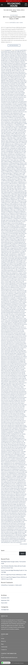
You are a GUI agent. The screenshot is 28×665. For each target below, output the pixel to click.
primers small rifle (23, 426)
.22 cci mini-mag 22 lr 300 (20, 50)
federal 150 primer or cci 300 (18, 325)
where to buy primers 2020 (15, 514)
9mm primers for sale (5, 91)
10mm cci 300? (4, 53)
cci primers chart (6, 286)
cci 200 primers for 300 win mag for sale (12, 142)
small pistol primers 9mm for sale (11, 461)
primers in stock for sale (12, 422)
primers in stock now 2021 (6, 423)
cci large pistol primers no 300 (19, 249)
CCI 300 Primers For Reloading (17, 176)
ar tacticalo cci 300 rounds (12, 103)
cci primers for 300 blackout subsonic (12, 287)
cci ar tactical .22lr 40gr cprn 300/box (12, 226)
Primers (11, 409)
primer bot (17, 398)
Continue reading (14, 45)
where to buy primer (21, 513)
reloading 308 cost (22, 429)
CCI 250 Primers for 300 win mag (17, 158)
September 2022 (5, 600)
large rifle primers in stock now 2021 (18, 376)
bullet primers (9, 116)
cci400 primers (18, 316)
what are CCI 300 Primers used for (17, 494)
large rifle (11, 366)
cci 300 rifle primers (21, 182)
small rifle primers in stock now (9, 485)
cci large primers (17, 251)
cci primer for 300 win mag (11, 278)
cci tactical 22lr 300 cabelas (21, 309)
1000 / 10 (23, 51)
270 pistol (12, 62)
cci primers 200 (14, 281)
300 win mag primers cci (6, 78)
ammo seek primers (12, 100)
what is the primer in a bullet (10, 498)
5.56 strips (11, 85)
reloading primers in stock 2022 (7, 438)
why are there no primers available (10, 532)
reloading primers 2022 (18, 432)
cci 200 (23, 135)
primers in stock (9, 420)
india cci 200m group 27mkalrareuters (12, 347)
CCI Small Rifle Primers (21, 299)
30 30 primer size (11, 63)
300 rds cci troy (19, 70)
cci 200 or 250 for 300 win (21, 138)
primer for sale (8, 403)
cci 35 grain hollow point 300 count (20, 192)
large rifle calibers (16, 366)
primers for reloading (12, 415)
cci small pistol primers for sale (7, 296)
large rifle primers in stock (16, 374)
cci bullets (7, 239)
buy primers (6, 119)
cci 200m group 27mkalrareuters (10, 145)
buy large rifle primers (18, 117)
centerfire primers (19, 318)
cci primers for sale (22, 290)
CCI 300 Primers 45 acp (9, 171)
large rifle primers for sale (16, 372)
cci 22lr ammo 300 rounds (21, 157)
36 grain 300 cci (24, 81)
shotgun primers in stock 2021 (17, 450)
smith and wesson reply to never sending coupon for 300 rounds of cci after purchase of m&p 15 (13, 488)
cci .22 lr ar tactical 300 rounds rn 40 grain (9, 127)
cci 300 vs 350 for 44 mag (8, 188)
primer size (5, 406)
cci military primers (17, 256)
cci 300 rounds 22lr (9, 186)
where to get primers (19, 520)
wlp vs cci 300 (22, 541)
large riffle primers (4, 366)
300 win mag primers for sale (16, 78)
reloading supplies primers (19, 438)
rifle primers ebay (19, 442)
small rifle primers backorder (14, 479)
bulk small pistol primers (15, 113)
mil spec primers (17, 387)
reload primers (15, 428)
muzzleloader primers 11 (21, 388)
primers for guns (4, 415)
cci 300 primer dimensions (21, 169)
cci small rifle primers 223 (6, 300)
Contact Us (4, 649)
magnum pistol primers (13, 381)
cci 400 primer (13, 196)
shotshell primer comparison (6, 451)
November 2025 (5, 597)
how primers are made (18, 337)
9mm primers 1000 (21, 89)
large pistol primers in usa (19, 363)
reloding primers (12, 439)
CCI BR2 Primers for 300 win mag (7, 237)
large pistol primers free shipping (16, 360)
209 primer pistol (20, 54)
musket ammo (13, 388)
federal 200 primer (4, 327)
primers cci (7, 410)
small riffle (14, 476)
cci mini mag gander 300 (16, 265)
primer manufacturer (5, 404)
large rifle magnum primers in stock (18, 368)
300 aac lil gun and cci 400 (10, 64)
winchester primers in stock (13, 536)
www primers (19, 542)
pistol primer (6, 391)
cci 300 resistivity (13, 182)
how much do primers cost (19, 335)
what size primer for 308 (17, 501)
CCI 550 (22, 217)
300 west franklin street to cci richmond (17, 76)
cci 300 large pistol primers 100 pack (16, 163)
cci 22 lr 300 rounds (17, 151)
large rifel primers (22, 365)
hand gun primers (11, 334)
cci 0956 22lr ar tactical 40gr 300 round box (13, 135)
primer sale (21, 404)
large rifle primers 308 (9, 371)
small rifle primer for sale (11, 478)
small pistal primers (12, 456)
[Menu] (2, 4)
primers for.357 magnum (12, 419)
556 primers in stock (14, 86)
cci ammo (21, 220)
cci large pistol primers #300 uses (16, 248)
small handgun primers (18, 454)
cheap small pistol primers (13, 319)
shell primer (8, 450)
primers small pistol (15, 426)
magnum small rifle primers (6, 385)
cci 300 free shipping (7, 161)
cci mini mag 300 (19, 261)
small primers (9, 475)
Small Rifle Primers (4, 479)
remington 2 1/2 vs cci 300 (21, 439)
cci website (6, 315)
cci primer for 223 (18, 275)
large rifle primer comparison (14, 369)
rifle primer (14, 441)
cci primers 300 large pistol (10, 283)
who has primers (13, 523)
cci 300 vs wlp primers (19, 190)
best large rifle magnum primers (11, 107)
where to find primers (9, 519)
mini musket (7, 388)
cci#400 (13, 316)
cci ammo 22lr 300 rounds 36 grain (14, 221)
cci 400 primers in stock (5, 202)
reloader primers (22, 428)
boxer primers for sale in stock (13, 110)
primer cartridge (14, 400)
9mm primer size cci (7, 89)
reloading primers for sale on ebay (16, 435)
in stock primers (11, 344)
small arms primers (16, 451)
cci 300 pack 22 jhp (10, 167)
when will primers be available (10, 504)
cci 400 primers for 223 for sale (10, 201)
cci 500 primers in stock (20, 215)
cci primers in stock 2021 (21, 292)
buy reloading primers (5, 120)
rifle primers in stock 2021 (19, 445)
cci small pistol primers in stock (19, 296)
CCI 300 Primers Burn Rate (6, 173)
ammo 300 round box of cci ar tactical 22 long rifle (14, 94)
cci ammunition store (10, 224)
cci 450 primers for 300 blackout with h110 (16, 212)
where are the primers (15, 510)
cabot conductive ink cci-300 (10, 123)
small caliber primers (16, 453)
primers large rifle (7, 425)
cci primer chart (12, 275)
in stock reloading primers (20, 344)
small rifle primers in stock (10, 483)
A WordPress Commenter (7, 585)
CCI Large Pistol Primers (12, 245)
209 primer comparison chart (11, 54)
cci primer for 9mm (20, 278)
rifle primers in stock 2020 (9, 445)
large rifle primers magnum (16, 378)
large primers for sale (14, 365)
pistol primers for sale (14, 394)
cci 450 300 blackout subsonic (19, 208)
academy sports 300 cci (9, 92)
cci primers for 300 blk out (18, 289)
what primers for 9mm (20, 499)
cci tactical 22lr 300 (11, 309)
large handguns (14, 350)
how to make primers (11, 340)
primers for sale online (19, 417)
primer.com (22, 407)
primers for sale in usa (10, 417)
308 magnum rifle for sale (14, 79)
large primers (6, 365)
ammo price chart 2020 (18, 95)
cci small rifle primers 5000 (16, 300)
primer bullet (22, 398)
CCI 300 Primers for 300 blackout (14, 174)
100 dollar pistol (13, 51)
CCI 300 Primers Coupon (17, 173)
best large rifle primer (22, 107)
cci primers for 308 (14, 290)
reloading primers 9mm (5, 434)
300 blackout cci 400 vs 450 (8, 66)
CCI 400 (15, 195)
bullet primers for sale (16, 116)
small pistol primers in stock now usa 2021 (16, 472)
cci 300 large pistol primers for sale (14, 166)
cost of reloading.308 (15, 321)
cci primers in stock (12, 292)
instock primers (23, 347)
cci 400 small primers (15, 202)
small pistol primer (19, 458)
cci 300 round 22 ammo (13, 183)
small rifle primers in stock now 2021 (12, 486)
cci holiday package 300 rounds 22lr (17, 240)
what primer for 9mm (20, 498)
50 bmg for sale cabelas (17, 85)
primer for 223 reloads (9, 401)
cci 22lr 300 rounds (11, 154)
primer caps (8, 400)
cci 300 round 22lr (21, 183)
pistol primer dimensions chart (15, 391)
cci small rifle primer (13, 299)
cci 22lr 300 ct (10, 152)
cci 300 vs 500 (11, 189)
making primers (15, 385)
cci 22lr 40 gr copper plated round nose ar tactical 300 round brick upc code (13, 156)
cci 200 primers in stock (18, 144)
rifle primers (19, 441)
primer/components (5, 409)
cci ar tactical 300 (14, 234)
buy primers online (13, 119)
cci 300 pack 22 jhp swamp (19, 167)
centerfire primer (12, 318)
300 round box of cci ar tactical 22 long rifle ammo (17, 73)
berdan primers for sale (9, 105)
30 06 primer (17, 62)
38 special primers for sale (6, 82)
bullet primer (10, 114)
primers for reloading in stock (9, 416)
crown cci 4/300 (4, 322)
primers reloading (7, 426)
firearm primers (11, 333)
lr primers (23, 379)
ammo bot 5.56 (4, 95)
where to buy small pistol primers (7, 517)
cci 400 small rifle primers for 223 (15, 204)
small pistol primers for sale (8, 463)
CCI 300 (11, 160)
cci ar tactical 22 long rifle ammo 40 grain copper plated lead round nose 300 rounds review (13, 230)
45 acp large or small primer (9, 84)
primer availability (11, 398)
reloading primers (9, 432)
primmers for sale (4, 428)
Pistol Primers (8, 393)
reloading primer (4, 431)
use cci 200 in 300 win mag (16, 492)
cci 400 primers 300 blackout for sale (12, 199)
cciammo (6, 318)
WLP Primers (17, 541)
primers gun (3, 420)
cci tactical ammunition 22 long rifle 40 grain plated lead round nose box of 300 (13, 312)
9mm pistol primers (12, 88)
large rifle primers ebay (5, 372)
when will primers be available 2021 (14, 505)
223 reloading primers (15, 59)
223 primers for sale (6, 59)
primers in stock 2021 (17, 420)
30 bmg (22, 63)
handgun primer (18, 334)
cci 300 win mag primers (8, 192)
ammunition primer (14, 101)
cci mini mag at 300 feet (17, 264)
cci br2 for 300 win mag (20, 236)
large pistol (6, 353)
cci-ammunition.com (13, 315)
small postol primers (22, 473)
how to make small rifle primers (7, 341)
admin (21, 22)
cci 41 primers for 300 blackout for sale (14, 207)
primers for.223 (4, 419)
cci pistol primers (14, 272)
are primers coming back (17, 104)
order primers (14, 390)
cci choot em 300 (12, 239)
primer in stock (14, 403)
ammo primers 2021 (17, 98)
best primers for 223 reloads (17, 108)
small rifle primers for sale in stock (10, 482)
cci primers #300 (8, 281)
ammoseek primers (20, 100)
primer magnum (21, 403)
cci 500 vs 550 (18, 217)
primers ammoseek (17, 409)
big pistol (24, 108)
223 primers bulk (18, 57)
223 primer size (6, 57)
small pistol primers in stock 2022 (16, 467)
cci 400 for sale (20, 195)
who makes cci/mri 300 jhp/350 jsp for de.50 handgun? (12, 526)
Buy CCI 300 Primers (10, 117)
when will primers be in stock (16, 507)
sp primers (11, 489)
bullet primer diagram (18, 114)
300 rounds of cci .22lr (5, 76)
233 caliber (22, 60)
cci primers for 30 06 (14, 286)
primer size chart (11, 406)
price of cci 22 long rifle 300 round (11, 397)
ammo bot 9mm (10, 95)
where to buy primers (5, 514)
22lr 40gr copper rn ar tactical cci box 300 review (10, 60)
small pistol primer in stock (15, 460)
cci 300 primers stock (18, 180)
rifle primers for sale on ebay (13, 444)
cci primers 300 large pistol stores (11, 284)
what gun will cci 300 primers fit (15, 495)
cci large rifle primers (13, 253)
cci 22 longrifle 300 (9, 151)
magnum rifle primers (7, 384)
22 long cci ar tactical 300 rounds (11, 56)
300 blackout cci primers (18, 66)
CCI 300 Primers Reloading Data (7, 180)
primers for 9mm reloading (18, 413)
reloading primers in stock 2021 (18, 437)
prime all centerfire (22, 397)
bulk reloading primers (5, 113)
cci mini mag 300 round (10, 262)
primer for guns (17, 401)
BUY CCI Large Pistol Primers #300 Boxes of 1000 (14, 17)
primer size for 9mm (5, 407)
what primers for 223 (11, 499)
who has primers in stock (8, 524)
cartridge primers (10, 125)
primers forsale (21, 419)
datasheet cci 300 (11, 322)
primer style (17, 407)
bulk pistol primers (9, 111)
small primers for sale (16, 475)
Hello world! (18, 585)
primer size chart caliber (20, 406)
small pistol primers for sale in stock (10, 464)
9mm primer (18, 88)
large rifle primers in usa (6, 378)
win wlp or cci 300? (21, 533)
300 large (14, 67)
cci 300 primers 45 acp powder (20, 171)
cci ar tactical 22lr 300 (8, 231)
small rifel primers (8, 476)
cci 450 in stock (12, 210)
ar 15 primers (3, 103)
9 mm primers (21, 86)
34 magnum (17, 81)
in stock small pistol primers (14, 346)
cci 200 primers (10, 139)
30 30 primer (5, 63)
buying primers (8, 122)
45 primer (6, 85)
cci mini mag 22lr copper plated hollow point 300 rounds (12, 259)
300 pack (18, 67)
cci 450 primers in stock (14, 214)
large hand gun (8, 350)
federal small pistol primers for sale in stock (15, 330)
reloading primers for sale (16, 434)
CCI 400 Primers (12, 198)
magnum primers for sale (13, 382)
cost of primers (7, 321)
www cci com (13, 542)
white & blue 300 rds (18, 521)
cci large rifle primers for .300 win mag (15, 255)
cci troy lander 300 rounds (8, 314)
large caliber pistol (14, 349)
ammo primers (9, 98)
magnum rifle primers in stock (18, 384)
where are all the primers (18, 508)
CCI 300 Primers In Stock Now (14, 177)
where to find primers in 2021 (19, 519)
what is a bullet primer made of (12, 497)
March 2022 (4, 602)
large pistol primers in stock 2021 (16, 362)
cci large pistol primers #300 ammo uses (11, 246)
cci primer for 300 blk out (13, 277)
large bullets (8, 349)
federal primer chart (19, 328)
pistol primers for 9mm (5, 394)
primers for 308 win (15, 412)
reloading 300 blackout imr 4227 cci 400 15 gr (10, 429)
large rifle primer (4, 369)
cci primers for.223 (4, 292)
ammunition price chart (5, 101)
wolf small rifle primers (5, 542)
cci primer (20, 272)
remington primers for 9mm (6, 441)
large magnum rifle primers (10, 352)
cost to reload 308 (23, 321)
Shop (2, 644)
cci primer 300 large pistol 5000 (9, 274)
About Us (3, 641)
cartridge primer (19, 123)
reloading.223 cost (4, 439)
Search (2, 550)
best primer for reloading (6, 108)
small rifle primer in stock (21, 478)
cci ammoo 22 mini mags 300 (16, 223)
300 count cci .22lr (8, 67)
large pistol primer (11, 355)
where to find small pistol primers (7, 520)
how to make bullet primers (15, 338)
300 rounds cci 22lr (21, 75)
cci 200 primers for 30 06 (13, 141)
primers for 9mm (9, 413)
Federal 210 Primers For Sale (14, 327)
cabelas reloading (14, 122)
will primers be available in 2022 (11, 533)
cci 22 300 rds (12, 146)
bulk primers (15, 111)
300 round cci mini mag (13, 75)
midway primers (10, 387)
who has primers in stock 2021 (19, 524)
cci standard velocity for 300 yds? (14, 306)
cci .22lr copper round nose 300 (18, 132)
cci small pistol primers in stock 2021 (8, 297)
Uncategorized (14, 15)
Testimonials (4, 646)
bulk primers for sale (22, 111)
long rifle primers (17, 379)
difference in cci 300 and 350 (13, 324)
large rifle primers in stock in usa (16, 375)
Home (2, 638)
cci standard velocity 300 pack (12, 305)
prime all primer (4, 398)
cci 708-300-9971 (16, 218)
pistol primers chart (22, 393)
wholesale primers (11, 527)
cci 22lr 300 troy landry (19, 154)
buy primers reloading (21, 119)
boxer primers (4, 110)
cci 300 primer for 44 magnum (7, 170)
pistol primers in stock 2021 (9, 396)
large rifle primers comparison (20, 371)
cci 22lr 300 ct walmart (18, 152)
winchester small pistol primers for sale (12, 538)
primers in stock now (21, 422)
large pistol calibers (13, 353)
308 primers (3, 81)
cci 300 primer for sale (17, 170)
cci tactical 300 (17, 311)
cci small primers (19, 297)
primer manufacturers (14, 404)
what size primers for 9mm (13, 502)
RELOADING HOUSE (13, 4)
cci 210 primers (7, 146)
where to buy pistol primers (11, 513)
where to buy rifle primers (20, 516)
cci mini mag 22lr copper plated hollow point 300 (17, 258)
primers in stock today (16, 423)
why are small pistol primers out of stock (11, 529)
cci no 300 (15, 270)
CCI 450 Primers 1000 (20, 210)
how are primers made (9, 335)
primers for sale (19, 416)
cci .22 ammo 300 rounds (9, 126)
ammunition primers (23, 101)
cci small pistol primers (21, 294)
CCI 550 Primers (9, 218)
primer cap (3, 400)
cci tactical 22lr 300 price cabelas (7, 311)
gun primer (16, 333)
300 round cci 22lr (4, 75)
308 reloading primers (10, 81)
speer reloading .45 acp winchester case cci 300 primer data (13, 491)
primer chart (20, 400)
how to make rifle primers (21, 340)
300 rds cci (14, 70)
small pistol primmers (13, 473)
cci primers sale (4, 293)
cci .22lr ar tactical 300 (12, 129)
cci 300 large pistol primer (17, 161)
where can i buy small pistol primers (12, 511)
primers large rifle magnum (17, 425)
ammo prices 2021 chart (12, 97)
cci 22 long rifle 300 (19, 146)
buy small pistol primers (15, 120)
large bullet (3, 349)
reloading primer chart (12, 431)
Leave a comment (23, 543)
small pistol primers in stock (13, 466)
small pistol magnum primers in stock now (16, 457)
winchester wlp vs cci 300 (9, 541)
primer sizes (11, 407)
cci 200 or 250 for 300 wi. (11, 138)
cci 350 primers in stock (5, 193)
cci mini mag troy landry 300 (18, 267)
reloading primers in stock (6, 437)
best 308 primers (17, 105)
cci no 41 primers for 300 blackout (16, 271)
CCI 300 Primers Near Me (11, 179)
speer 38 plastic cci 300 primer (20, 489)
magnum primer (21, 381)
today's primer (7, 492)
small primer (3, 475)
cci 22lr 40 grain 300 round (10, 157)
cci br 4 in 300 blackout (11, 236)
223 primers (12, 57)
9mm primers (14, 89)
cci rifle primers (11, 293)
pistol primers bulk (14, 393)
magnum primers (4, 382)
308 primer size (22, 79)
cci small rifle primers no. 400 (15, 302)
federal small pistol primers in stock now (9, 331)
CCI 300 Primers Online (20, 179)
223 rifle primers (23, 59)
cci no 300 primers (21, 270)
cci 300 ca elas (16, 160)
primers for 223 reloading (15, 410)
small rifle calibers (20, 476)
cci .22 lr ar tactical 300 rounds (20, 126)
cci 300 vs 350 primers (17, 188)
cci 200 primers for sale (8, 144)
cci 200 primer (4, 139)
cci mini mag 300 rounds (20, 262)
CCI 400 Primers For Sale (21, 201)
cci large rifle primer (15, 252)
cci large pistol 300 (7, 243)
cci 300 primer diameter (10, 169)
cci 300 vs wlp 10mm (10, 190)
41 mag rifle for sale (16, 82)
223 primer (20, 56)
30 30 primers (18, 63)
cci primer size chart (21, 280)
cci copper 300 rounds (20, 239)
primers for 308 (8, 412)
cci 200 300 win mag (16, 136)
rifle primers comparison (11, 442)
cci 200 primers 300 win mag (19, 139)
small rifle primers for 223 (12, 480)
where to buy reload (11, 516)
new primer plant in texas (6, 390)
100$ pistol (19, 51)
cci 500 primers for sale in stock (9, 215)
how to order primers (18, 341)
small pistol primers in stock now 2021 (10, 470)
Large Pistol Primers (19, 355)
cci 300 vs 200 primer (17, 186)
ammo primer (20, 97)
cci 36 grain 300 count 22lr (8, 195)
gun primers (21, 333)
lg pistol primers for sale (9, 379)
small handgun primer (9, 454)
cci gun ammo (7, 240)
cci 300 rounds (19, 185)
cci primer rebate (13, 280)
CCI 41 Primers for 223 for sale (12, 205)
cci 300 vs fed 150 (17, 189)
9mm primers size (13, 91)
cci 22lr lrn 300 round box (6, 158)
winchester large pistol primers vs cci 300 (9, 535)
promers (10, 428)
